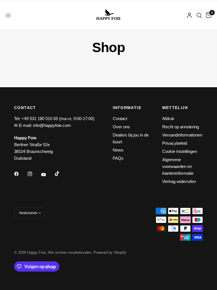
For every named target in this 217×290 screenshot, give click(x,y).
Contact (120, 118)
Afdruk (168, 118)
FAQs (118, 158)
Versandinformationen (182, 135)
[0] (207, 15)
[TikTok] (61, 173)
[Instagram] (34, 174)
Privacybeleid (174, 143)
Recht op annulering (180, 126)
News (118, 150)
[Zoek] (199, 15)
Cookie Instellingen (179, 151)
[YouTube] (47, 175)
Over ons (121, 126)
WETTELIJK (175, 108)
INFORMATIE (127, 108)
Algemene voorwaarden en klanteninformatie (178, 166)
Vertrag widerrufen (179, 181)
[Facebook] (20, 174)
